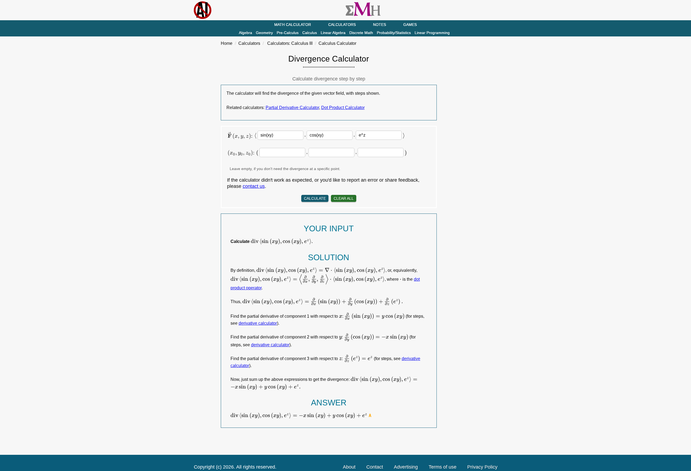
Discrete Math (361, 33)
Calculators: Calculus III (290, 43)
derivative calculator (258, 323)
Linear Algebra (333, 33)
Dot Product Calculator (343, 107)
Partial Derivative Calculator (292, 107)
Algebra (245, 33)
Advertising (406, 467)
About (349, 467)
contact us (254, 186)
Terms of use (442, 467)
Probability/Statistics (394, 33)
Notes (379, 24)
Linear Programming (432, 33)
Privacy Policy (482, 467)
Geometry (264, 33)
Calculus (309, 33)
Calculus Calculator (337, 43)
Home (226, 43)
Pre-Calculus (288, 33)
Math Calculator (292, 24)
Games (410, 24)
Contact (374, 467)
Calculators (342, 24)
